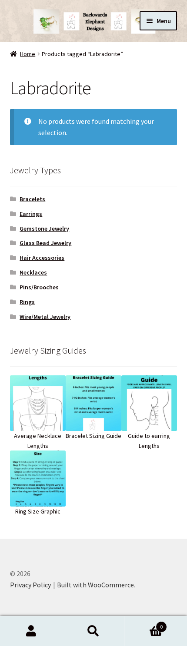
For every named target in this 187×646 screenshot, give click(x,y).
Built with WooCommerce (95, 584)
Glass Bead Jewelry (45, 243)
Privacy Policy (30, 584)
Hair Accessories (42, 258)
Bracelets (32, 199)
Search (93, 631)
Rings (27, 302)
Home (27, 54)
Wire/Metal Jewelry (45, 317)
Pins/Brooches (39, 287)
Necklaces (33, 272)
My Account (31, 631)
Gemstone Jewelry (44, 228)
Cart (144, 623)
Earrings (31, 214)
